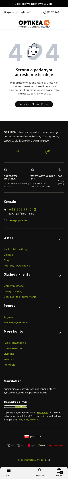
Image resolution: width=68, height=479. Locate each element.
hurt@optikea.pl (19, 220)
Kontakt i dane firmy (15, 249)
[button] (32, 239)
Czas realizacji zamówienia (20, 297)
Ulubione (9, 354)
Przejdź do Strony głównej (34, 104)
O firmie (8, 254)
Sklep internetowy (32, 459)
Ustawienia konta (14, 348)
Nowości (9, 359)
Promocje (9, 364)
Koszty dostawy (13, 291)
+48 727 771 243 (22, 209)
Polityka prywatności (16, 322)
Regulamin (10, 317)
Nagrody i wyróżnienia (17, 265)
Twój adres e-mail (15, 402)
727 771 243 (53, 12)
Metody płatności (14, 286)
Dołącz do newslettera (20, 406)
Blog (6, 260)
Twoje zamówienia (15, 343)
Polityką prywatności (28, 419)
